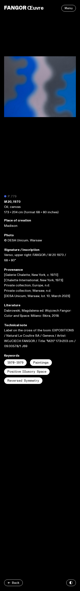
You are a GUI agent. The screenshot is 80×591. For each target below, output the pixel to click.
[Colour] (71, 582)
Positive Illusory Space (26, 371)
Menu (69, 8)
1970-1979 (15, 362)
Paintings (41, 362)
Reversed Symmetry (23, 380)
